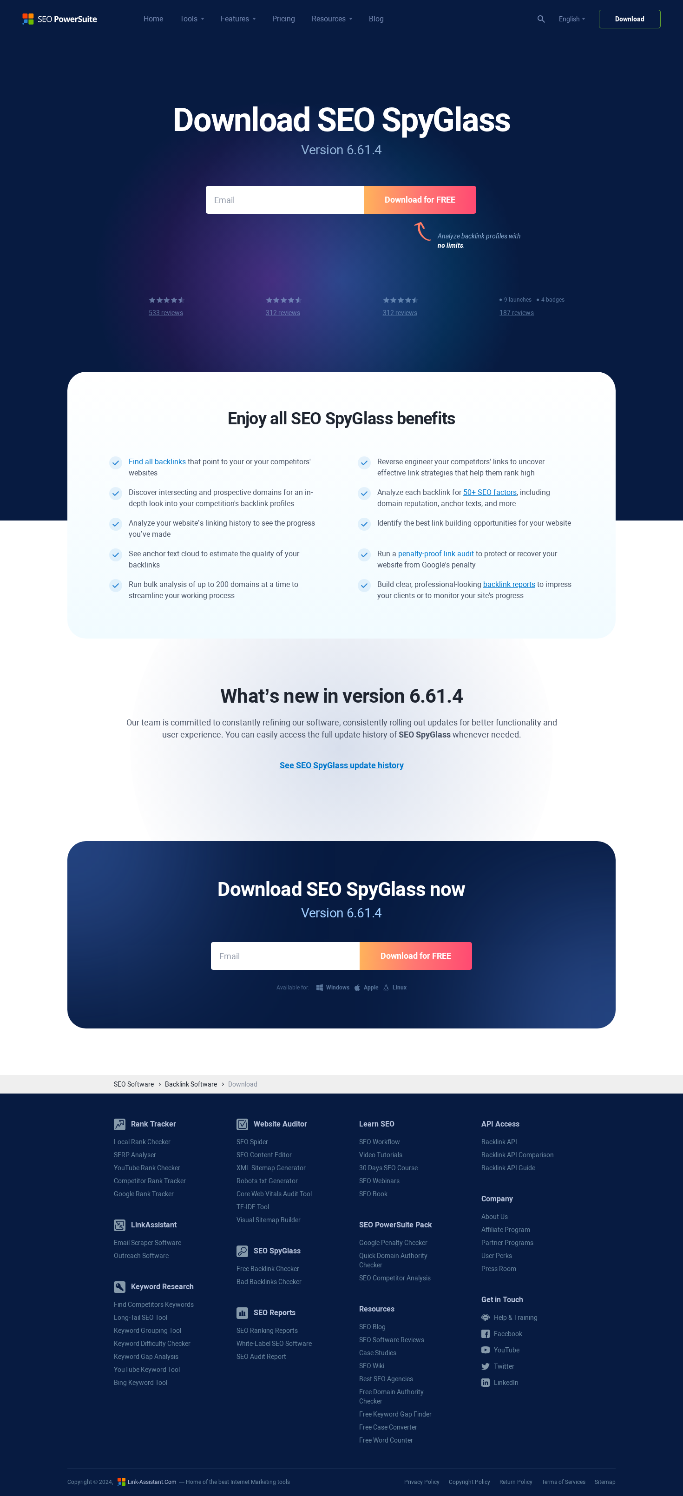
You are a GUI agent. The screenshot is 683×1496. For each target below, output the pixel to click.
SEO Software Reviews (391, 1340)
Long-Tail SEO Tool (140, 1317)
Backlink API (499, 1142)
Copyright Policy (469, 1482)
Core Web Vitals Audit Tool (274, 1194)
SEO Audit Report (261, 1356)
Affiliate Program (505, 1229)
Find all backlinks (157, 461)
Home (153, 18)
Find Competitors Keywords (154, 1304)
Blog (376, 18)
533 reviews (166, 312)
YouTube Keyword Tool (147, 1369)
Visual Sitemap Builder (268, 1220)
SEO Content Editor (264, 1155)
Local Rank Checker (142, 1142)
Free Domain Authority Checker (391, 1396)
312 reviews (283, 312)
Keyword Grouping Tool (147, 1330)
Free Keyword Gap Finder (395, 1414)
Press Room (498, 1268)
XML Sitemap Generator (271, 1168)
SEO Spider (252, 1142)
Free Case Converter (388, 1427)
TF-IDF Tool (252, 1207)
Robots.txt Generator (267, 1181)
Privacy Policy (422, 1482)
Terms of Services (563, 1482)
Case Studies (377, 1353)
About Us (494, 1216)
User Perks (496, 1255)
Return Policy (515, 1482)
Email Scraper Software (147, 1242)
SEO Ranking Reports (267, 1330)
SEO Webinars (379, 1181)
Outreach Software (141, 1255)
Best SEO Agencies (386, 1379)
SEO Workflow (379, 1142)
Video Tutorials (380, 1155)
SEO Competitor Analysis (395, 1278)
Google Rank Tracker (144, 1194)
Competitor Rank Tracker (150, 1181)
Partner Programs (507, 1242)
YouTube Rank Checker (147, 1168)
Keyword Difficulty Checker (152, 1343)
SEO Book (373, 1194)
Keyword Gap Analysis (146, 1356)
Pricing (283, 18)
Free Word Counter (386, 1440)
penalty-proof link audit (436, 553)
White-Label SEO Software (274, 1343)
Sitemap (605, 1482)
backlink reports (509, 584)
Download (629, 19)
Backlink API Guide (508, 1168)
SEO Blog (372, 1327)
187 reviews (516, 312)
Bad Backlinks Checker (269, 1281)
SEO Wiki (371, 1366)
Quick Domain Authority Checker (393, 1260)
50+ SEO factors (490, 492)
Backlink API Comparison (517, 1155)
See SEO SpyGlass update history (342, 765)
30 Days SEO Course (388, 1168)
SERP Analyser (135, 1155)
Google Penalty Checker (393, 1242)
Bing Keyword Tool (140, 1382)
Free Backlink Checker (267, 1268)
